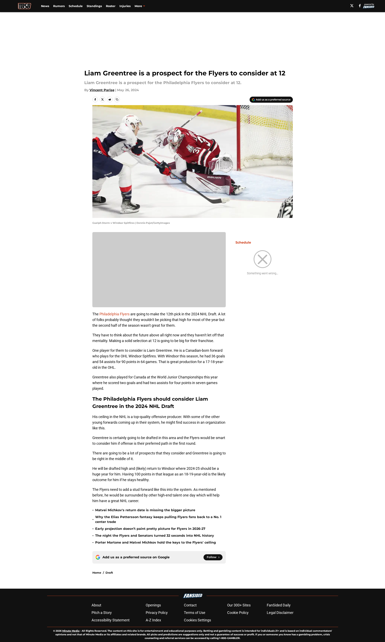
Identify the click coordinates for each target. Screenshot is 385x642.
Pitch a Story (102, 612)
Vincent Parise (102, 90)
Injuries (125, 6)
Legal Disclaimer (280, 612)
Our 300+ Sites (239, 605)
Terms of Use (194, 612)
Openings (153, 605)
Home (96, 572)
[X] (351, 5)
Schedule (76, 6)
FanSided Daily (279, 605)
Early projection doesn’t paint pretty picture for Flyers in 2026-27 (150, 529)
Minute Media (70, 630)
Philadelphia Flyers (114, 314)
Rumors (59, 6)
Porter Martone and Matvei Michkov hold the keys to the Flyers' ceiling (155, 542)
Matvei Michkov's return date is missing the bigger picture (145, 510)
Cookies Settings (197, 620)
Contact (190, 605)
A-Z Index (153, 620)
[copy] (117, 99)
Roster (110, 6)
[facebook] (360, 5)
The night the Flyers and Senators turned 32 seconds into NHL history (154, 535)
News (45, 6)
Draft (109, 572)
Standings (94, 6)
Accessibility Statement (111, 620)
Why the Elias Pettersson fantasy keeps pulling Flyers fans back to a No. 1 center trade (158, 519)
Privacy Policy (157, 612)
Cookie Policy (238, 612)
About (96, 605)
